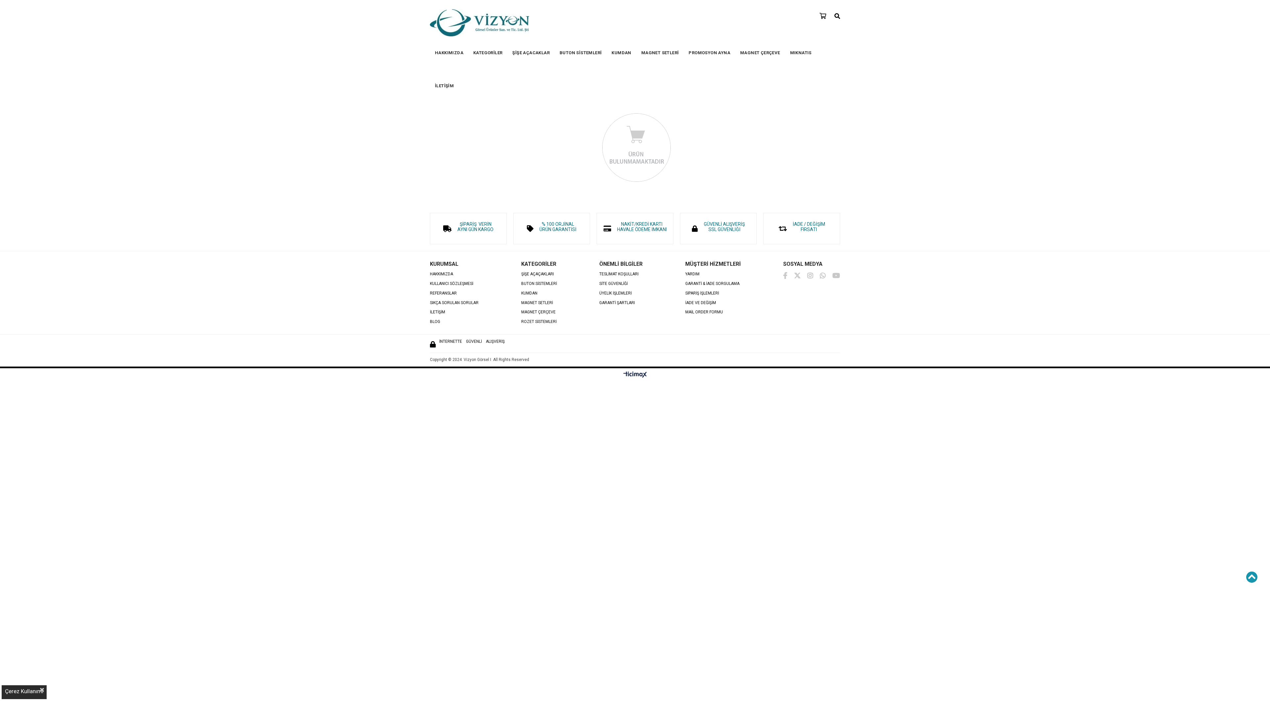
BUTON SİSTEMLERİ (581, 52)
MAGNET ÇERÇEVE (760, 52)
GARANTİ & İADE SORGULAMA (712, 284)
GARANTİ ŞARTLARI (617, 303)
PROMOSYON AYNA (709, 52)
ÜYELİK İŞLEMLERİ (615, 293)
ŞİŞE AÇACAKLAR (531, 52)
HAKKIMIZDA (449, 52)
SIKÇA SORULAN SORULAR (454, 303)
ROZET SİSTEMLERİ (539, 322)
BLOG (435, 322)
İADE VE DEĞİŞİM (700, 303)
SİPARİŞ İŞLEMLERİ (702, 293)
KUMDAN (621, 52)
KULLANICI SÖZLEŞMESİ (451, 284)
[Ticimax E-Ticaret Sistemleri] (635, 375)
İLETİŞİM (444, 85)
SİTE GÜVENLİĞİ (613, 284)
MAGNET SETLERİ (660, 52)
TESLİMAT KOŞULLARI (619, 274)
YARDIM (692, 274)
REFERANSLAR (443, 293)
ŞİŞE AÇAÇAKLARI (537, 274)
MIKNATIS (801, 52)
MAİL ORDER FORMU (704, 312)
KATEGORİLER (487, 52)
